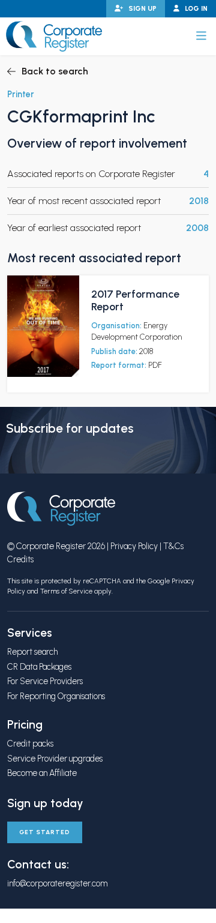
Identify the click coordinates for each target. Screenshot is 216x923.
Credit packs (30, 743)
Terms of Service (66, 591)
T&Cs (173, 546)
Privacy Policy (134, 546)
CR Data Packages (39, 666)
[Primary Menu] (201, 36)
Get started (44, 832)
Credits (20, 559)
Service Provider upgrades (55, 758)
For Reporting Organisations (56, 696)
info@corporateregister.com (57, 883)
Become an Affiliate (42, 773)
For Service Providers (45, 681)
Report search (32, 651)
